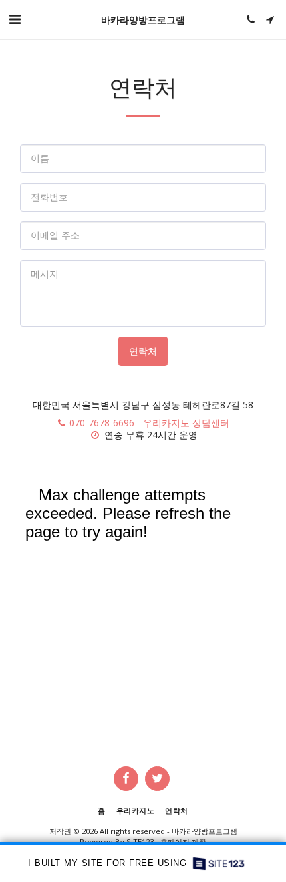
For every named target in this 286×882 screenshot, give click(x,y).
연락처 (143, 351)
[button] (14, 19)
